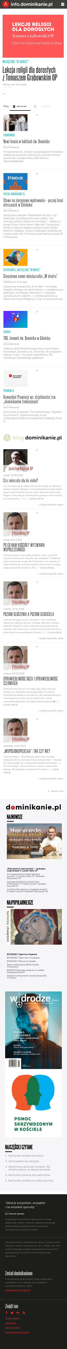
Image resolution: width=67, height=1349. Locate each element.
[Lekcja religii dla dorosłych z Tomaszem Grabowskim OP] (33, 57)
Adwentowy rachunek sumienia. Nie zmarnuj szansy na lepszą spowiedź (29, 1168)
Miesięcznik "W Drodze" (15, 62)
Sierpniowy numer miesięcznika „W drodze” (30, 276)
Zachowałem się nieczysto (23, 1161)
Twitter (12, 1312)
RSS (24, 1312)
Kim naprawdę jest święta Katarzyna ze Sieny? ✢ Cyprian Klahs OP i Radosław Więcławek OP (26, 876)
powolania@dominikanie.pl (17, 1290)
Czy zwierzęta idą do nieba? (20, 480)
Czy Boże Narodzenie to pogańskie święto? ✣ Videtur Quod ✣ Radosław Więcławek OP (27, 891)
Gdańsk (7, 332)
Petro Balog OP (21, 532)
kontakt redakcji (12, 1318)
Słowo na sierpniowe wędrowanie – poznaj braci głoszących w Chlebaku (33, 202)
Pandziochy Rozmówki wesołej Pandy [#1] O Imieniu (26, 977)
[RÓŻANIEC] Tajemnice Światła (21, 961)
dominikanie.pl (11, 147)
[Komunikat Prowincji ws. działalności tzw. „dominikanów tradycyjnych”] (15, 386)
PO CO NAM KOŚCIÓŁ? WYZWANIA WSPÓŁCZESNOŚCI (24, 547)
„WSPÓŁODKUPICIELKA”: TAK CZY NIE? (26, 751)
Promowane (9, 135)
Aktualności (9, 270)
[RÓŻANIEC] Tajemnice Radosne (22, 954)
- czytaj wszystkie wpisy (50, 505)
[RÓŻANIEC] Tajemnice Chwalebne (23, 958)
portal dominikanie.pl (14, 194)
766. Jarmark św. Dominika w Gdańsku (27, 338)
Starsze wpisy (57, 791)
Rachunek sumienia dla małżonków (29, 1175)
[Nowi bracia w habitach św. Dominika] (15, 130)
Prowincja (8, 390)
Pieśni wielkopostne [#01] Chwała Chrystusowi (23, 966)
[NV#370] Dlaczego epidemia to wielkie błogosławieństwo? (25, 971)
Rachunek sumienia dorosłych (26, 1156)
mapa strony (10, 1323)
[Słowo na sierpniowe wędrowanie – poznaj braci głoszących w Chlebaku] (15, 189)
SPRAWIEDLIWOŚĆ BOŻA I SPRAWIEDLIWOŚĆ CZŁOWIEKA (30, 680)
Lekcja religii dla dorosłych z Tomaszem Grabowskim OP (30, 74)
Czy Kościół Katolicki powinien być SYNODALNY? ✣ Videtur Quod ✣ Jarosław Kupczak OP (26, 884)
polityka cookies (12, 1328)
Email (17, 1313)
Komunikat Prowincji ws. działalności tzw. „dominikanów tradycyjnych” (29, 399)
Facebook (6, 1312)
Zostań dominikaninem (18, 1273)
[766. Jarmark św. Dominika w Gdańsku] (15, 327)
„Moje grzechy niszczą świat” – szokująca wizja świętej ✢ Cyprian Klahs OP (26, 870)
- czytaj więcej (35, 498)
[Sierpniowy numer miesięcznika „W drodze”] (15, 265)
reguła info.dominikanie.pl (17, 1332)
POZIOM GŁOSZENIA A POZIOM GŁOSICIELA (28, 614)
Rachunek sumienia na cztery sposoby (30, 1180)
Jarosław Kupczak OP (21, 468)
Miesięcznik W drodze (14, 84)
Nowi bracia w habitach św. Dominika (26, 141)
